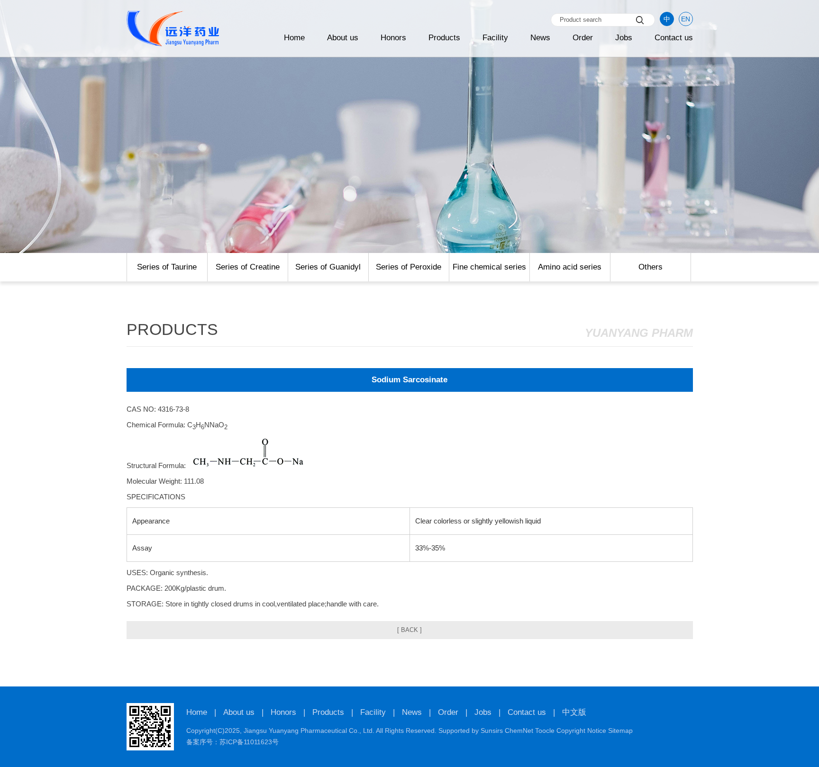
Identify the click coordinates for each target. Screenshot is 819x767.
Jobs (623, 37)
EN (685, 19)
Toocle (545, 730)
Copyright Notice (581, 730)
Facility (495, 37)
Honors (393, 37)
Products (444, 37)
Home (294, 37)
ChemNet (519, 730)
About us (342, 37)
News (540, 37)
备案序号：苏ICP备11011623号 (232, 742)
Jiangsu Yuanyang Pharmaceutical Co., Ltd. (309, 730)
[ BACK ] (409, 629)
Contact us (674, 37)
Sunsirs (492, 730)
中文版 (574, 712)
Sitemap (620, 730)
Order (583, 37)
